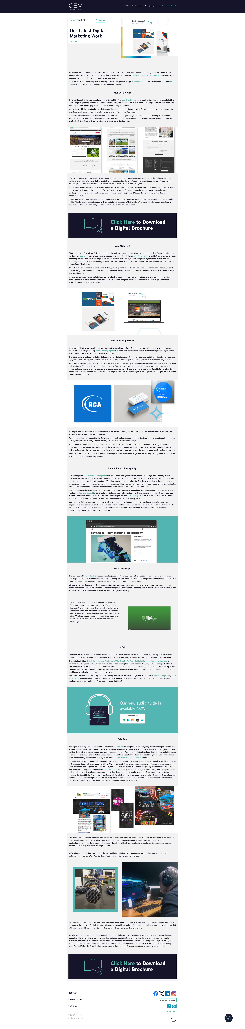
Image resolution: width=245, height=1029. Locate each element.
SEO (163, 81)
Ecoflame (83, 256)
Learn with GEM (170, 6)
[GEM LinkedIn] (168, 993)
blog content (88, 493)
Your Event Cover (129, 100)
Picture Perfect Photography (95, 475)
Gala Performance (109, 769)
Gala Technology (90, 575)
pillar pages (134, 495)
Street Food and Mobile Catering (128, 757)
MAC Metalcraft (140, 256)
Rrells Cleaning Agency (105, 350)
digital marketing (141, 75)
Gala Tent (120, 746)
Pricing (147, 6)
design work (157, 75)
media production (138, 81)
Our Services (137, 6)
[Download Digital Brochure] (122, 225)
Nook (77, 678)
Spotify (157, 675)
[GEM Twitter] (162, 993)
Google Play (165, 675)
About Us (126, 6)
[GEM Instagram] (174, 993)
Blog (152, 6)
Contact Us (160, 6)
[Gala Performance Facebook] (156, 993)
